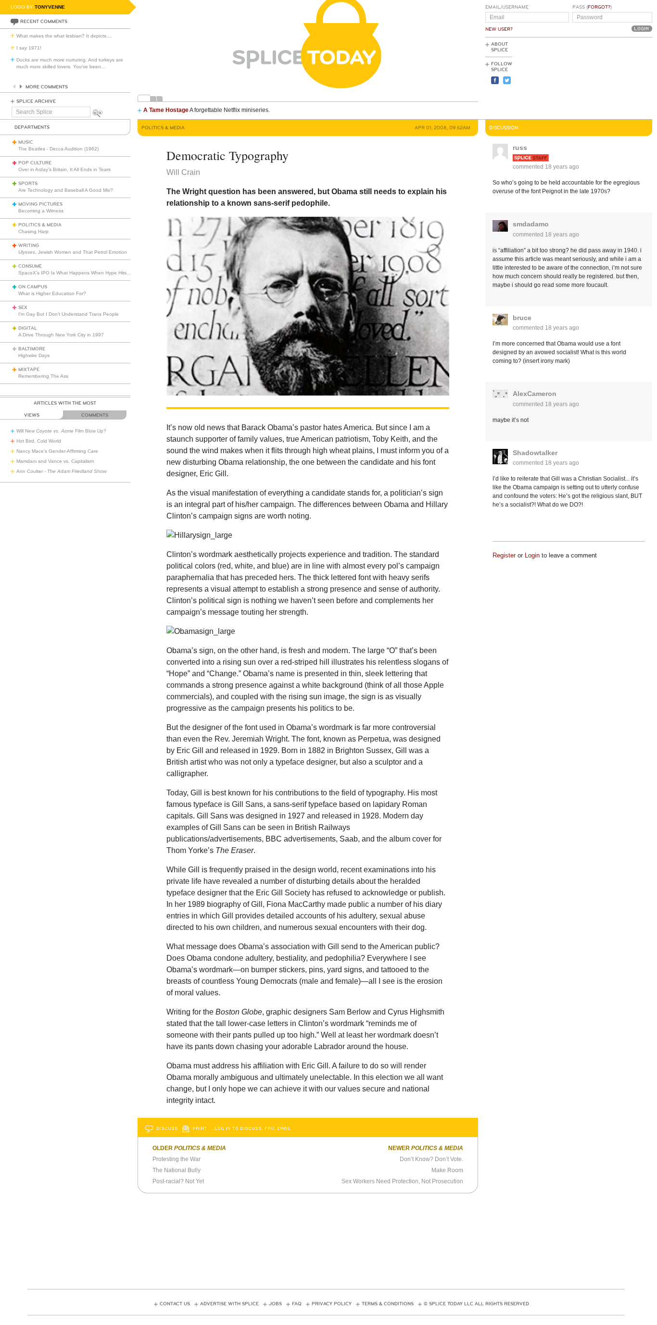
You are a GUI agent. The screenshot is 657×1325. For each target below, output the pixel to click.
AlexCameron (534, 393)
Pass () (592, 7)
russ (520, 147)
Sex (22, 307)
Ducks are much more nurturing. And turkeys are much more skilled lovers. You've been (69, 63)
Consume (30, 266)
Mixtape (28, 369)
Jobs (275, 1304)
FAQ (297, 1304)
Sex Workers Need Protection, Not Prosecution (402, 1181)
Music (25, 142)
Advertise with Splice (229, 1304)
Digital (27, 328)
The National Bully (176, 1170)
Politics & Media (40, 225)
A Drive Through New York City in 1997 (61, 334)
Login (532, 555)
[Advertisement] (609, 77)
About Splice (499, 47)
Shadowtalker (535, 453)
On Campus (32, 287)
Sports (28, 183)
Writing (28, 245)
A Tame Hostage (166, 110)
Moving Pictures (40, 204)
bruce (522, 318)
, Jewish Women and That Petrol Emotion (72, 252)
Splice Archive (36, 101)
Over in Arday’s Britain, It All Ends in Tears (64, 169)
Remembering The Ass (43, 376)
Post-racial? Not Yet (178, 1181)
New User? (499, 29)
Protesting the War (176, 1159)
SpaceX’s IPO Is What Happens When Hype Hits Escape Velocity (90, 272)
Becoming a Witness (40, 210)
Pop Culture (34, 163)
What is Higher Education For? (52, 293)
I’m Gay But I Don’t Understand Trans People (68, 314)
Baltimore (31, 349)
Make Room (447, 1170)
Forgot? (599, 7)
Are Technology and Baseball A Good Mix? (65, 190)
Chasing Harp (33, 231)
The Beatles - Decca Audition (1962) (58, 148)
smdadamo (531, 224)
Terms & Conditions (388, 1304)
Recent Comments (43, 22)
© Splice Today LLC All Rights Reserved (476, 1304)
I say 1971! (28, 47)
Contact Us (175, 1304)
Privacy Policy (332, 1304)
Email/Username (507, 7)
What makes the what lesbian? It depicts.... (64, 35)
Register (504, 555)
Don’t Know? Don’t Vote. (431, 1159)
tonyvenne (50, 7)
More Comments (46, 87)
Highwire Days (34, 355)
